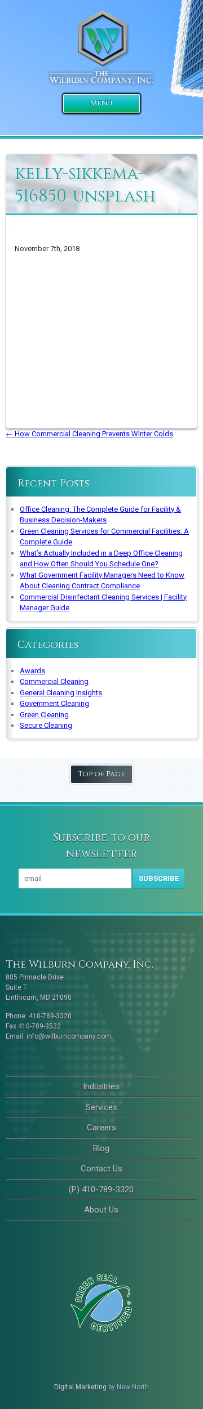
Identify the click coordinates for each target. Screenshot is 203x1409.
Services (101, 1107)
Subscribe (159, 878)
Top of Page (101, 774)
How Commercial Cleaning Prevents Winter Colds (89, 434)
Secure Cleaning (46, 725)
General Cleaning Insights (61, 692)
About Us (101, 1210)
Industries (101, 1086)
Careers (101, 1127)
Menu (101, 103)
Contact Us (101, 1169)
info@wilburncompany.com (69, 1036)
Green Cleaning (44, 714)
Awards (32, 671)
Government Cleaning (54, 703)
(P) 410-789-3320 (101, 1189)
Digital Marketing (80, 1387)
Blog (101, 1148)
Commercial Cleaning (54, 681)
